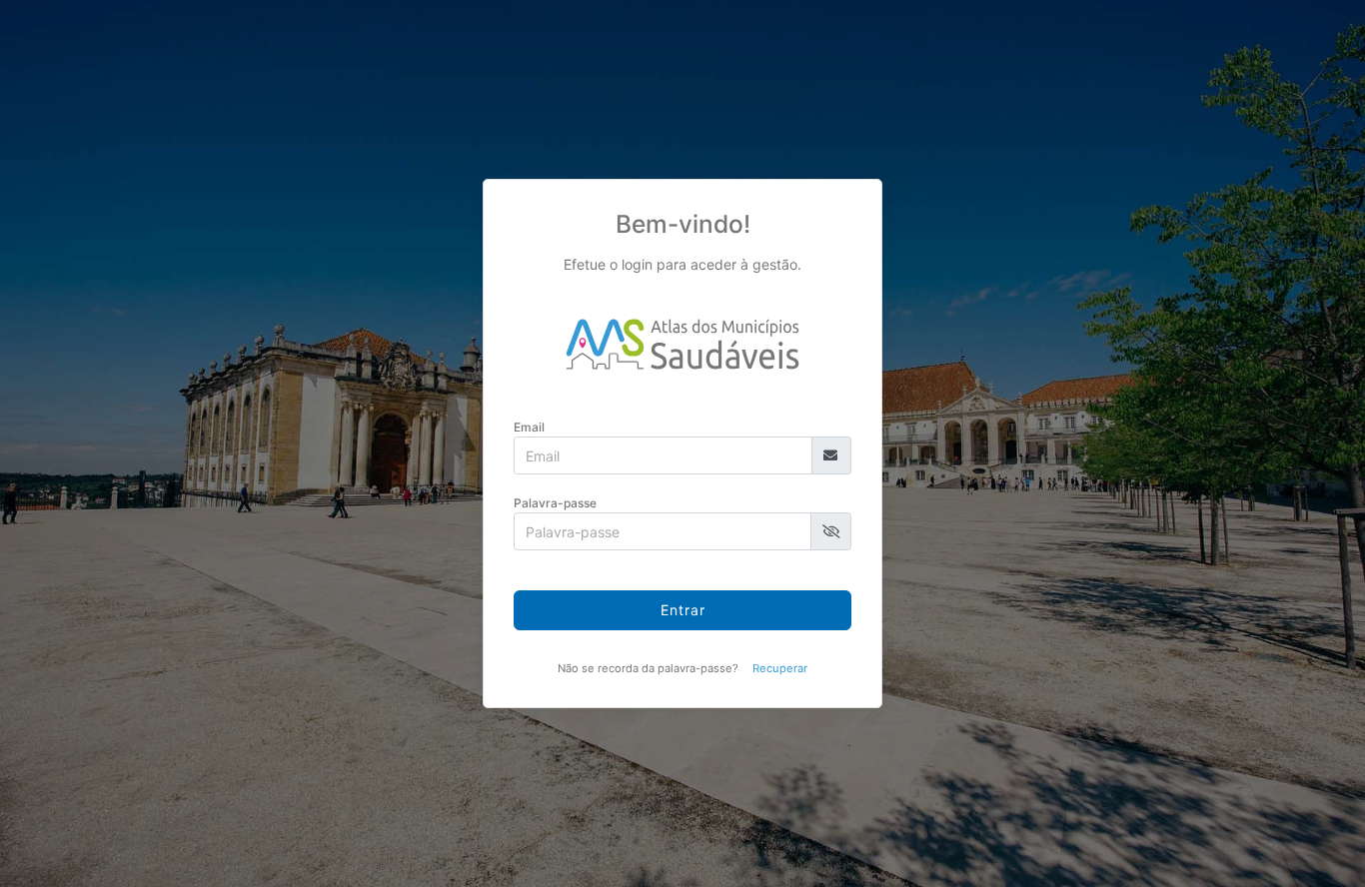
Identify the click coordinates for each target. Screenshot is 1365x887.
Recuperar (779, 668)
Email (529, 427)
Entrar (683, 609)
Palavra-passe (555, 502)
